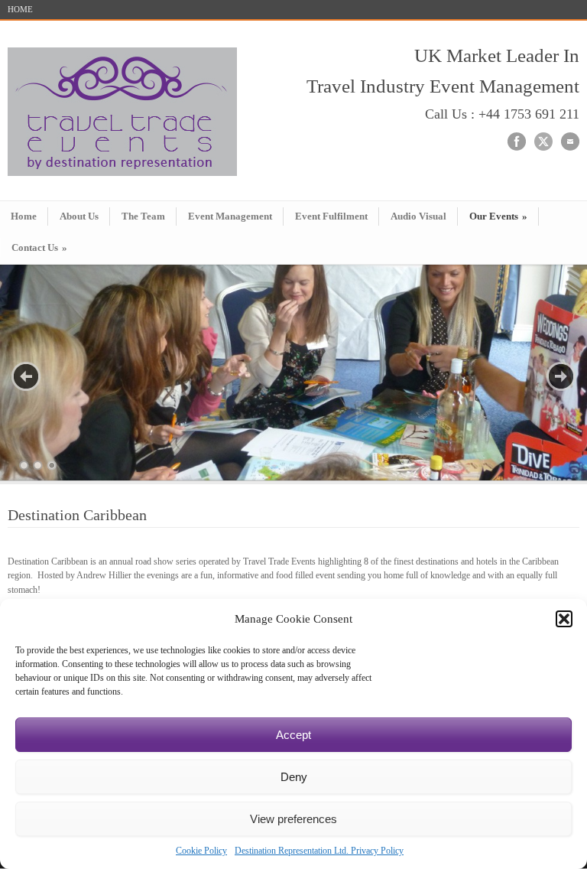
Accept (293, 734)
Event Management (230, 216)
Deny (294, 776)
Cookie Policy (201, 850)
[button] (564, 619)
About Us (79, 216)
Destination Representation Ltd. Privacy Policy (319, 850)
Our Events (498, 216)
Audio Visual (418, 216)
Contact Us (39, 247)
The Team (143, 216)
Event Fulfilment (331, 216)
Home (24, 216)
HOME (20, 9)
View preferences (293, 818)
